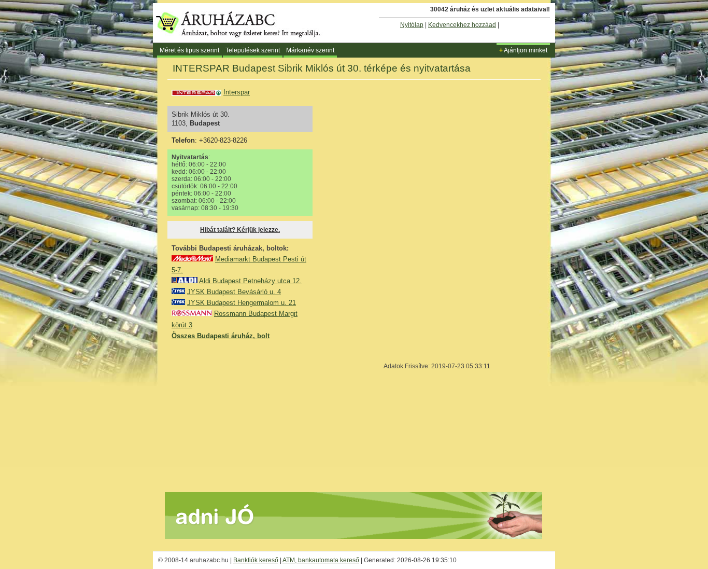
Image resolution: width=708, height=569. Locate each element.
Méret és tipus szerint (189, 50)
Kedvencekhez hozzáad (462, 25)
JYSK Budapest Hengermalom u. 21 (241, 303)
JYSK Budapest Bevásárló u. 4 (234, 292)
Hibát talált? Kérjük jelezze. (240, 229)
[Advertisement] (249, 415)
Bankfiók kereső (255, 560)
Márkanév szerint (310, 50)
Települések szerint (252, 50)
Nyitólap (411, 25)
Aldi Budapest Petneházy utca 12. (250, 281)
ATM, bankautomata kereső (320, 560)
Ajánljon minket (523, 50)
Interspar (236, 92)
